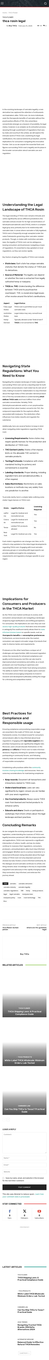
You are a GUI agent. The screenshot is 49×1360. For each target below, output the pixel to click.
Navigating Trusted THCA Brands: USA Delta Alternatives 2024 (29, 1327)
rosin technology (29, 898)
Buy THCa (13, 26)
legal (5, 894)
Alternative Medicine (26, 1339)
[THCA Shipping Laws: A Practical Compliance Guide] (24, 993)
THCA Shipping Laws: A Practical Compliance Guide (24, 1012)
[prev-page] (4, 1119)
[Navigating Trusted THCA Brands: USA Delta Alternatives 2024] (9, 1326)
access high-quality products (14, 627)
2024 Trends (22, 1322)
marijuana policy (9, 898)
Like (9, 1210)
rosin (19, 898)
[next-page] (8, 1119)
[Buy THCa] (5, 25)
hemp (28, 891)
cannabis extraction (25, 884)
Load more (24, 1353)
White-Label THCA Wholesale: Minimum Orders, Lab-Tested (24, 1061)
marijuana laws (27, 894)
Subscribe (39, 1210)
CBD (22, 891)
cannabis (13, 884)
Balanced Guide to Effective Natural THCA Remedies (30, 1343)
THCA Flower (13, 13)
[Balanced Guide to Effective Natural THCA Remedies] (9, 1342)
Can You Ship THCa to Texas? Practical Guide (25, 1110)
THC (39, 898)
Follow (25, 1210)
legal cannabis (15, 894)
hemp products (38, 891)
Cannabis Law (24, 1106)
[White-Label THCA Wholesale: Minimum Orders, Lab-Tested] (24, 1042)
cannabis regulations (11, 891)
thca (5, 901)
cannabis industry (10, 887)
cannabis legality (24, 887)
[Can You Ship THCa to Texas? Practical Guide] (24, 1091)
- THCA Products (24, 1057)
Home (5, 13)
